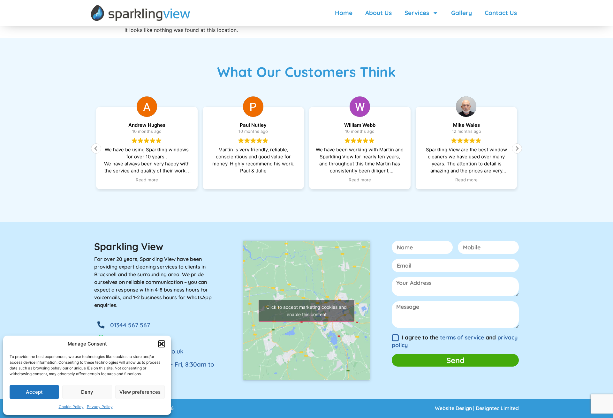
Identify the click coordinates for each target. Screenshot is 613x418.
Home (343, 13)
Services (417, 13)
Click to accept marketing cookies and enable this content (306, 310)
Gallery (461, 13)
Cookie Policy (71, 406)
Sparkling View (128, 246)
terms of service (462, 337)
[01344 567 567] (100, 324)
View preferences (140, 392)
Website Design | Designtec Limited (477, 408)
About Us (378, 13)
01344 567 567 (130, 325)
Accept (34, 392)
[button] (161, 344)
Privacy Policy (100, 406)
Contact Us (501, 13)
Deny (87, 392)
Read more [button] (147, 179)
